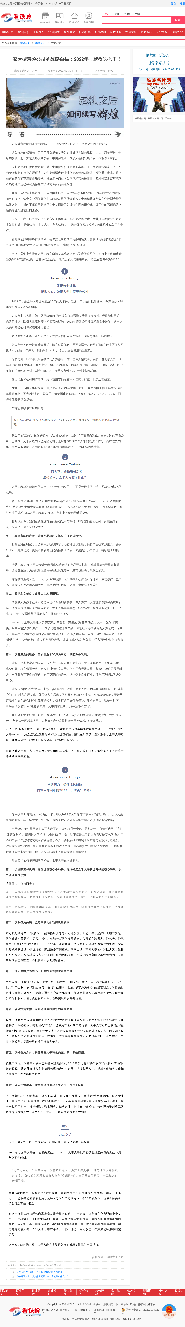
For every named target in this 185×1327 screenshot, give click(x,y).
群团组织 (146, 32)
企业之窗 (162, 32)
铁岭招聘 (54, 32)
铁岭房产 (38, 32)
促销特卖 (85, 32)
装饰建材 (100, 32)
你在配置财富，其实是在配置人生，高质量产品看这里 (43, 1276)
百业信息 (23, 32)
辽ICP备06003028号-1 (104, 1311)
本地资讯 (40, 43)
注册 (182, 3)
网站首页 (8, 32)
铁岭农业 (177, 32)
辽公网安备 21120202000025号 (140, 1311)
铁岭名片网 (153, 118)
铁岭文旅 (131, 32)
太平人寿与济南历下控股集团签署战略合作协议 (39, 1271)
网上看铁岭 (166, 118)
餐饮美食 (69, 32)
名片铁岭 (115, 32)
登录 (173, 3)
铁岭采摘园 (140, 118)
